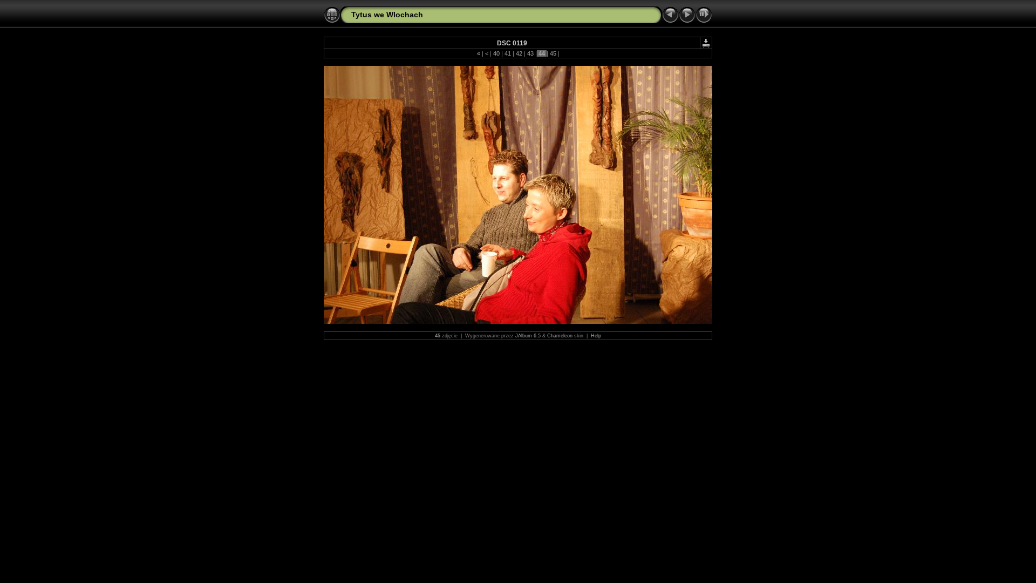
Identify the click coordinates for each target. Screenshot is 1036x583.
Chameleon (559, 335)
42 (519, 53)
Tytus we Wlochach (387, 14)
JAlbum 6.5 (528, 335)
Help (596, 335)
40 (496, 53)
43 (530, 53)
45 (553, 53)
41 (508, 53)
